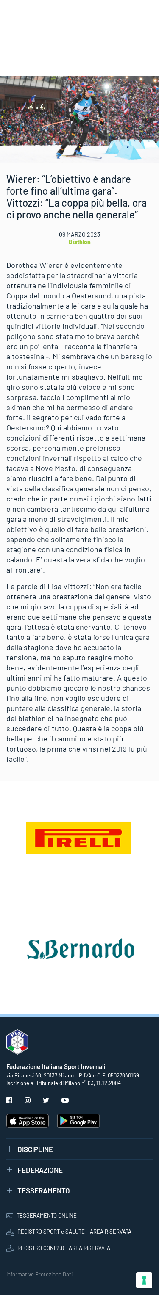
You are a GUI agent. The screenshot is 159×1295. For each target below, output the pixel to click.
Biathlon (80, 241)
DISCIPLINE (35, 1149)
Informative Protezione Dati (39, 1274)
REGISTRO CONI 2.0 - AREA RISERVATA (63, 1248)
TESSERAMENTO (43, 1190)
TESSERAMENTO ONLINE (47, 1215)
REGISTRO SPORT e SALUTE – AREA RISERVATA (74, 1231)
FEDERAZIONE (40, 1170)
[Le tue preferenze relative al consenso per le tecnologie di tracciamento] (144, 1280)
